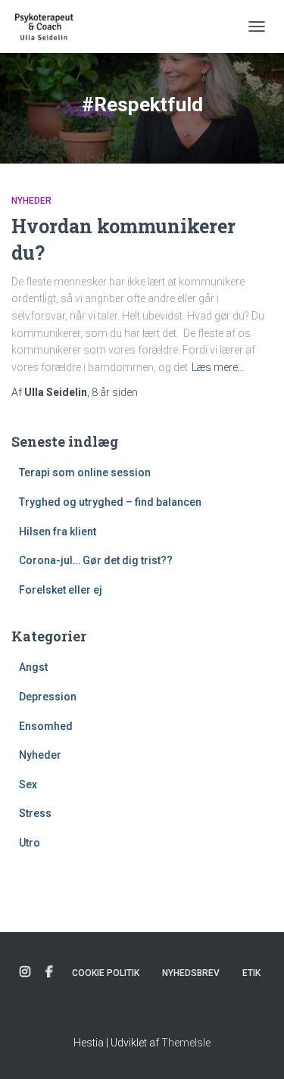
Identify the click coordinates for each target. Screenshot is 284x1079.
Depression (47, 697)
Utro (29, 843)
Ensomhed (46, 726)
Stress (35, 813)
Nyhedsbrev (191, 973)
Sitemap (142, 1009)
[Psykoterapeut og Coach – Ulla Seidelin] (50, 26)
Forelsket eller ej (60, 590)
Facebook (49, 972)
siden (115, 392)
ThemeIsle (186, 1043)
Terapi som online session (85, 472)
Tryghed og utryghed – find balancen (110, 502)
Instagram (25, 972)
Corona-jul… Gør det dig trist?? (96, 560)
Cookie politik (105, 973)
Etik (251, 973)
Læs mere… (218, 367)
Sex (28, 784)
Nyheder (31, 200)
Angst (33, 667)
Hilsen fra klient (57, 531)
